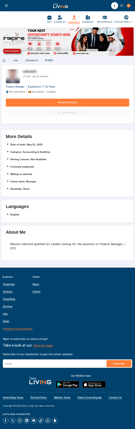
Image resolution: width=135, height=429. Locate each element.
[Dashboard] (128, 5)
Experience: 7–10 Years (41, 86)
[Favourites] (121, 5)
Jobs (15, 60)
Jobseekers (31, 60)
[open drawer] (6, 5)
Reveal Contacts (67, 102)
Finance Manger (16, 86)
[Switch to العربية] (114, 5)
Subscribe (119, 363)
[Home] (3, 60)
